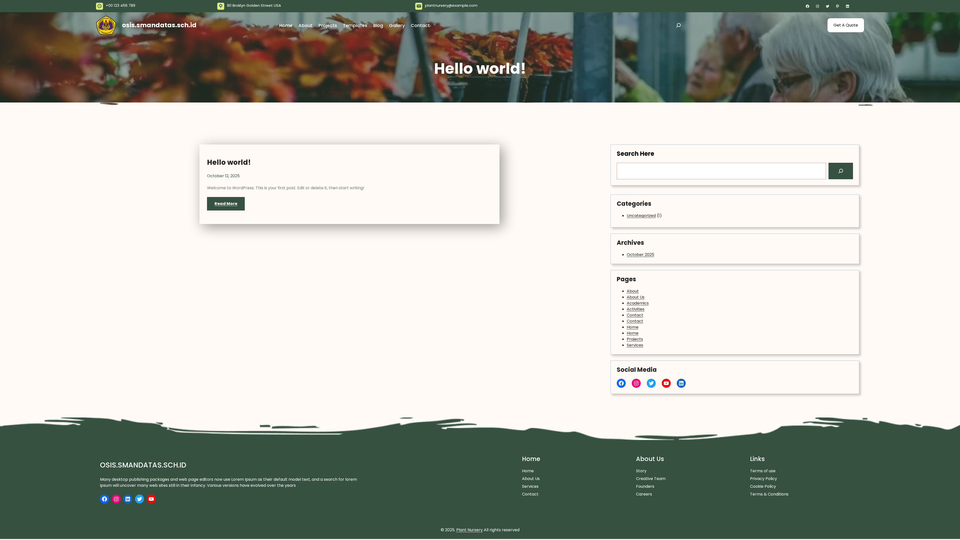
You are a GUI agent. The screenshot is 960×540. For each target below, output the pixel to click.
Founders (645, 486)
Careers (644, 494)
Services (635, 345)
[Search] (840, 171)
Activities (635, 309)
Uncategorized (641, 215)
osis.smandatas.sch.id (159, 25)
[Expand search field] (678, 25)
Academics (638, 303)
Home (632, 327)
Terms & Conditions (769, 494)
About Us (635, 297)
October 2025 (640, 255)
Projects (635, 339)
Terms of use (763, 471)
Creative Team (651, 479)
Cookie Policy (763, 486)
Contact (635, 315)
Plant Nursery (469, 530)
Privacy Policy (763, 479)
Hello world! (229, 162)
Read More (225, 203)
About (633, 291)
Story (641, 471)
